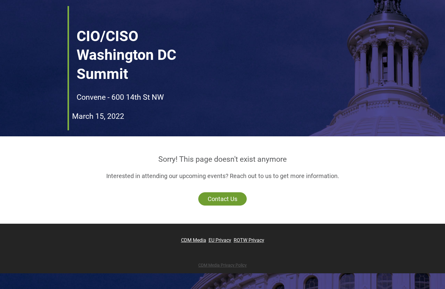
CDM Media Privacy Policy (222, 265)
